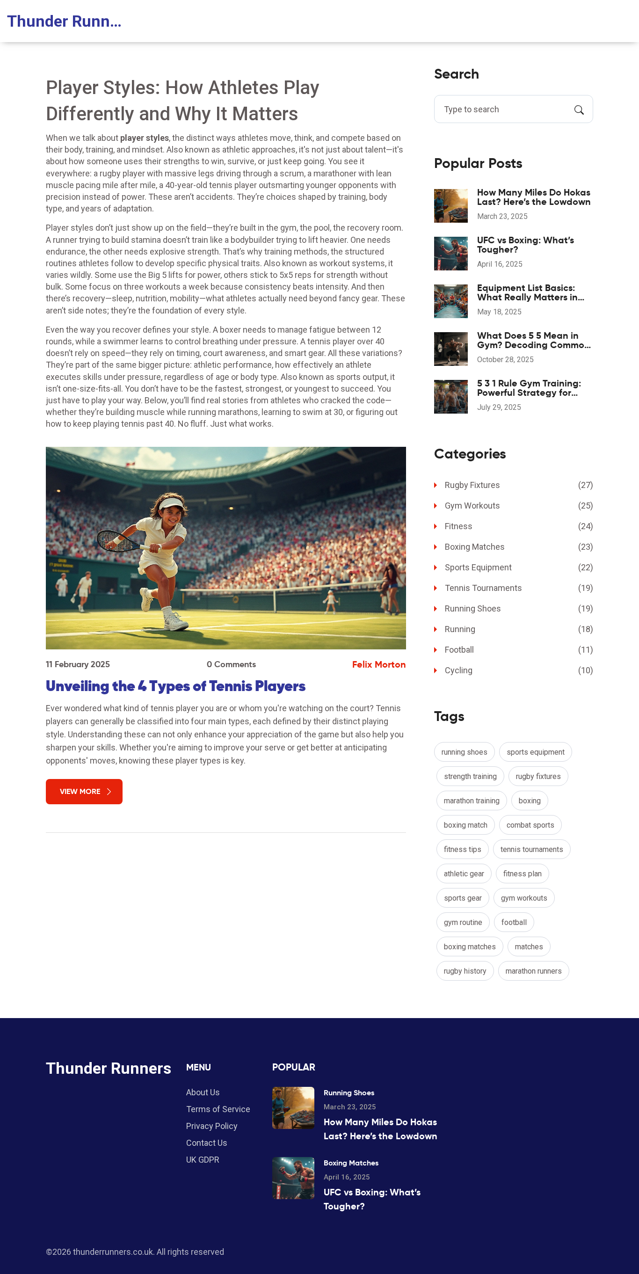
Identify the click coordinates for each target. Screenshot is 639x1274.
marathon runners (534, 971)
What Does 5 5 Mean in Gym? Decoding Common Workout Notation (533, 340)
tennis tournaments (532, 849)
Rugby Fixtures (519, 485)
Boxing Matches (519, 547)
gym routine (463, 922)
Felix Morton (379, 664)
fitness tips (462, 849)
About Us (203, 1092)
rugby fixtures (538, 776)
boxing (530, 800)
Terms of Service (218, 1109)
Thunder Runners (65, 21)
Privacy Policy (212, 1126)
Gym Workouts (519, 505)
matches (529, 946)
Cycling (519, 670)
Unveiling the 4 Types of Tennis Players (175, 686)
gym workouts (524, 898)
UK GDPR (202, 1160)
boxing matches (470, 946)
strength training (470, 776)
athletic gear (464, 873)
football (514, 922)
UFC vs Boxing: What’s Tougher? (525, 244)
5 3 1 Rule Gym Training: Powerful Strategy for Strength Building (529, 388)
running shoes (464, 752)
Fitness (519, 526)
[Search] (579, 109)
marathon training (472, 800)
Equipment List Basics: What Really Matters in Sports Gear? (527, 292)
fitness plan (522, 873)
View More (80, 791)
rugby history (465, 971)
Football (519, 650)
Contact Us (206, 1143)
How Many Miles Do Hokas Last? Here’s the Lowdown (534, 197)
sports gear (463, 898)
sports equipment (536, 752)
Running (519, 629)
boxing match (465, 825)
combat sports (530, 825)
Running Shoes (519, 608)
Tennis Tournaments (519, 588)
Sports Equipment (519, 567)
